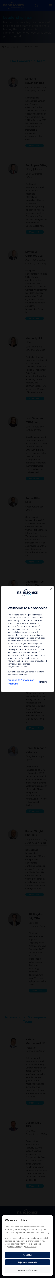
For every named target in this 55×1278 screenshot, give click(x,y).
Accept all (27, 1255)
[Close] (51, 589)
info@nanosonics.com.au (19, 666)
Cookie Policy (31, 1246)
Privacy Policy (14, 1246)
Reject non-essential (27, 1262)
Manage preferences (27, 1270)
